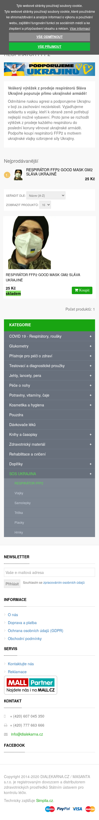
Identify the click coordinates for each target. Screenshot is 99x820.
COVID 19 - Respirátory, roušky (35, 336)
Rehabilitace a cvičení (27, 454)
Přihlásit (12, 583)
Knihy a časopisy (23, 434)
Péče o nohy (19, 385)
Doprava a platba (22, 622)
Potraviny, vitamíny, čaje (29, 395)
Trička (19, 512)
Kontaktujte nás (21, 663)
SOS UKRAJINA (22, 473)
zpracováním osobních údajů (64, 582)
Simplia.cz (44, 800)
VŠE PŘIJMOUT (49, 46)
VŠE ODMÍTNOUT (49, 36)
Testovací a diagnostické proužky (37, 365)
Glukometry (19, 346)
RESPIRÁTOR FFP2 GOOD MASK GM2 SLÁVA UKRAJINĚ (59, 172)
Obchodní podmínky (25, 638)
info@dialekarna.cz (27, 734)
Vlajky (19, 493)
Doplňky (16, 463)
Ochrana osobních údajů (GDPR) (35, 630)
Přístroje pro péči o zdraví (30, 355)
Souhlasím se (54, 582)
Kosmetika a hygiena (26, 404)
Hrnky (19, 532)
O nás (13, 614)
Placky (19, 522)
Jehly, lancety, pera (25, 375)
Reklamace (17, 671)
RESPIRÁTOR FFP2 (29, 483)
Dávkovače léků (22, 424)
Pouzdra (16, 414)
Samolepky (23, 502)
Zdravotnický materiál (27, 444)
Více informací (80, 28)
